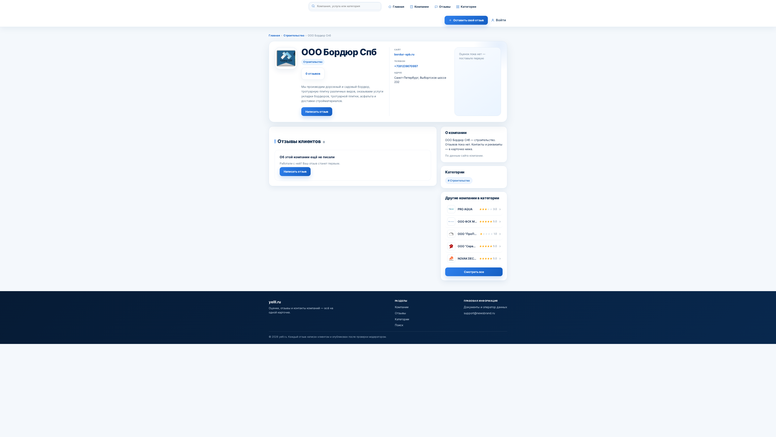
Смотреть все (474, 272)
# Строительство (459, 180)
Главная (398, 6)
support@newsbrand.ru (479, 313)
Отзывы (444, 6)
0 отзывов (313, 73)
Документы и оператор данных (485, 307)
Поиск (399, 325)
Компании (421, 6)
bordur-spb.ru (404, 54)
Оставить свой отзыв (468, 20)
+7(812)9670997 (406, 66)
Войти (501, 20)
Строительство (294, 35)
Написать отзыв (316, 111)
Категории (468, 6)
